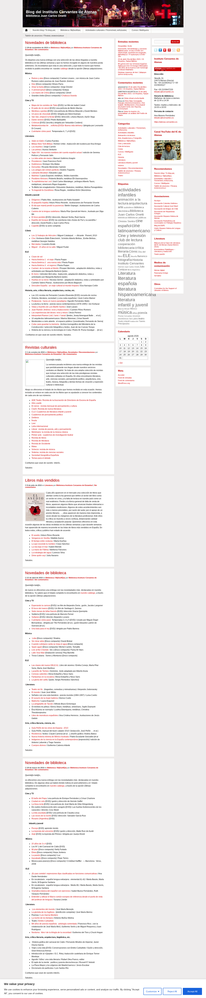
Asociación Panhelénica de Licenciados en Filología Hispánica (167, 222)
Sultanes (35, 617)
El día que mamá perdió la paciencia (48, 205)
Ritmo (34, 446)
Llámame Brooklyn (40, 173)
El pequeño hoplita (40, 203)
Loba (34, 638)
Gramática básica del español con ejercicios (51, 891)
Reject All (172, 991)
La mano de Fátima (40, 550)
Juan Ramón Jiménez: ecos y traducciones (50, 310)
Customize (151, 991)
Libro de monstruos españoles (45, 715)
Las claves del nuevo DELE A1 (45, 665)
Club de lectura (124, 146)
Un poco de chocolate (41, 114)
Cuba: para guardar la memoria (46, 324)
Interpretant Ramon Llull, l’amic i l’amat (49, 315)
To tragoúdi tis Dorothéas (42, 190)
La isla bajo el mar (40, 547)
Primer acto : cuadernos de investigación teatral (52, 435)
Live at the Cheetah (40, 650)
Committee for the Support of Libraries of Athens (165, 289)
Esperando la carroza (41, 605)
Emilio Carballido (46, 921)
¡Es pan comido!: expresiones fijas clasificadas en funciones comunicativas (64, 873)
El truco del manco (40, 608)
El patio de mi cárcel (40, 108)
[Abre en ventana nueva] (155, 51)
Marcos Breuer (124, 309)
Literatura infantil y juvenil (127, 163)
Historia (121, 157)
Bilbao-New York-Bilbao (42, 144)
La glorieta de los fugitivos (43, 912)
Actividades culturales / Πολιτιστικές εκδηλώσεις (106, 30)
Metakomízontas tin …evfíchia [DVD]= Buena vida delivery (57, 125)
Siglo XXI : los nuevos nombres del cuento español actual (57, 152)
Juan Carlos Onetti (131, 267)
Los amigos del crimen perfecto (45, 170)
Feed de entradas (125, 378)
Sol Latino (133, 319)
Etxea (34, 852)
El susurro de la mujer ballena (45, 698)
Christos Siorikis (126, 221)
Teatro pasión (159, 254)
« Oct (120, 363)
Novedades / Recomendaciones (81, 352)
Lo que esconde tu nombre (44, 544)
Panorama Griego (161, 273)
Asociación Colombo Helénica (165, 203)
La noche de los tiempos (42, 918)
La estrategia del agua (42, 552)
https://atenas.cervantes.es (165, 122)
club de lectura (130, 240)
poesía (142, 312)
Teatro (120, 175)
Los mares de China (40, 93)
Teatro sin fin (37, 689)
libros (130, 270)
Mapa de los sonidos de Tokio (45, 105)
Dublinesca (37, 164)
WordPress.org (124, 383)
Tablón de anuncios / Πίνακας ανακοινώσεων (44, 36)
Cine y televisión (124, 144)
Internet (121, 267)
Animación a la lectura (126, 135)
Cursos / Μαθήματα (140, 30)
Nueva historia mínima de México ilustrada (50, 737)
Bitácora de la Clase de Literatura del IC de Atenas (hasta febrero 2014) (167, 245)
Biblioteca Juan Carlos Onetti (131, 212)
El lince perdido (38, 217)
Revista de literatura (40, 441)
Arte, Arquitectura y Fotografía (129, 138)
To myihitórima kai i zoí (41, 181)
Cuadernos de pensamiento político (47, 415)
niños (134, 313)
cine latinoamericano (134, 228)
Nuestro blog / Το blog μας (44, 30)
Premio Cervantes (125, 316)
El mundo (36, 692)
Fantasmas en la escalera (43, 677)
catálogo (64, 69)
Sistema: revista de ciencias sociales (48, 452)
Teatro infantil (124, 321)
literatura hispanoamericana (137, 291)
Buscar (175, 42)
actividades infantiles (129, 192)
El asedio (36, 535)
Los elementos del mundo (43, 909)
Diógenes (36, 200)
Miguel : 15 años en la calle (44, 247)
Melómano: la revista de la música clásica (50, 432)
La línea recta (37, 804)
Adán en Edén (38, 141)
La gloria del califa (40, 680)
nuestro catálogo (88, 593)
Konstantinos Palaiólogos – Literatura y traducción (164, 250)
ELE (119, 154)
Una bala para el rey (40, 629)
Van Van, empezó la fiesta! (43, 117)
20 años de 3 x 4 (39, 844)
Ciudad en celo (38, 801)
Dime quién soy (39, 555)
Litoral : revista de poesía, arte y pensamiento (51, 429)
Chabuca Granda (69, 96)
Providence (37, 161)
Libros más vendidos (42, 480)
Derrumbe (36, 167)
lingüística (136, 270)
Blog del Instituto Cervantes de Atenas (61, 12)
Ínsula (34, 420)
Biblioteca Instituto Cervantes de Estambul (43, 354)
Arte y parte (37, 403)
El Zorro (35, 274)
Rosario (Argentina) (40, 818)
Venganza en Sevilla (41, 538)
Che (33, 238)
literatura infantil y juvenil (133, 302)
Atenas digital (159, 270)
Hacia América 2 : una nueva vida (46, 262)
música (121, 165)
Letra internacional (40, 426)
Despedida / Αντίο (125, 46)
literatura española (127, 281)
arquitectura (138, 203)
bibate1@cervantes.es (164, 92)
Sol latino (157, 276)
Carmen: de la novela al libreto (45, 268)
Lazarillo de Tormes (40, 671)
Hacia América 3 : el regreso (44, 265)
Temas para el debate (41, 458)
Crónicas (35, 123)
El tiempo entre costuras (42, 541)
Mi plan (35, 849)
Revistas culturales (41, 347)
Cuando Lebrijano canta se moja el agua (49, 644)
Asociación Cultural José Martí (166, 206)
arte (120, 207)
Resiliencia (36, 734)
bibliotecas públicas (137, 217)
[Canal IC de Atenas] (167, 150)
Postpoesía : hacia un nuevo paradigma (49, 301)
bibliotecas (122, 218)
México (133, 308)
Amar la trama (38, 87)
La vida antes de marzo (42, 158)
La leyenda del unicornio (42, 831)
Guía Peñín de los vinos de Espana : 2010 (50, 728)
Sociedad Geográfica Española (45, 455)
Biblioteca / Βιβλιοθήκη (70, 30)
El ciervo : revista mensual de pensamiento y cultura (54, 406)
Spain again (37, 647)
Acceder (121, 375)
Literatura (49, 485)
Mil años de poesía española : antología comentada (54, 924)
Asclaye (157, 201)
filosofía (134, 256)
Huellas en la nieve (40, 280)
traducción (134, 321)
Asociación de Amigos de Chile (166, 209)
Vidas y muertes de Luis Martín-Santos (48, 307)
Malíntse (35, 176)
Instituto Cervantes (166, 11)
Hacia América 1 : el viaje (43, 259)
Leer (34, 423)
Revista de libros (39, 438)
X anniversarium (39, 90)
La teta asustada (39, 813)
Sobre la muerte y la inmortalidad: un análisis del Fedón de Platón (132, 113)
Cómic (120, 149)
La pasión (36, 855)
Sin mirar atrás (38, 641)
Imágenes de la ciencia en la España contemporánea (55, 739)
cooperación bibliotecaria (126, 245)
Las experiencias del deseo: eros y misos (50, 313)
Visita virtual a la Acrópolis (134, 98)
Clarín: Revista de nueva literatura (46, 409)
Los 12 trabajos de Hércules (44, 235)
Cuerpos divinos (39, 745)
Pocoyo (35, 828)
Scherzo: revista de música (43, 449)
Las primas (36, 150)
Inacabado (36, 858)
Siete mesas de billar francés (44, 611)
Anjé (34, 834)
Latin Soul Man (38, 653)
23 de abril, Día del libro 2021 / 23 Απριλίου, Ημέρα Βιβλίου (131, 60)
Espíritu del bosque (40, 220)
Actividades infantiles (126, 133)
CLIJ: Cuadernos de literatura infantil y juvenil (51, 412)
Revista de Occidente (41, 444)
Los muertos (37, 147)
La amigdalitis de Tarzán (42, 704)
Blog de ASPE (159, 225)
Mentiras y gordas (39, 111)
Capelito (35, 226)
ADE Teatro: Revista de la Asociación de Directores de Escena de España (64, 400)
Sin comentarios (41, 49)
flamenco (142, 256)
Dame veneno (38, 120)
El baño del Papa (39, 798)
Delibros (35, 417)
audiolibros (129, 207)
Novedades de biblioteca (45, 43)
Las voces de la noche (41, 816)
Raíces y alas (37, 78)
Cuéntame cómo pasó (41, 131)
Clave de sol (37, 257)
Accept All (192, 991)
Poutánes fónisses (40, 178)
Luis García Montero (49, 915)
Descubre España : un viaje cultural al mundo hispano (55, 285)
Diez (34, 84)
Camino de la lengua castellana (45, 211)
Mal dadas (36, 244)
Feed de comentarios (126, 380)
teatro (141, 318)
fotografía (125, 260)
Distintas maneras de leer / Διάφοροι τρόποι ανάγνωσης (132, 73)
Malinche (36, 701)
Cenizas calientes (39, 674)
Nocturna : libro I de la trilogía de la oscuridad (51, 932)
